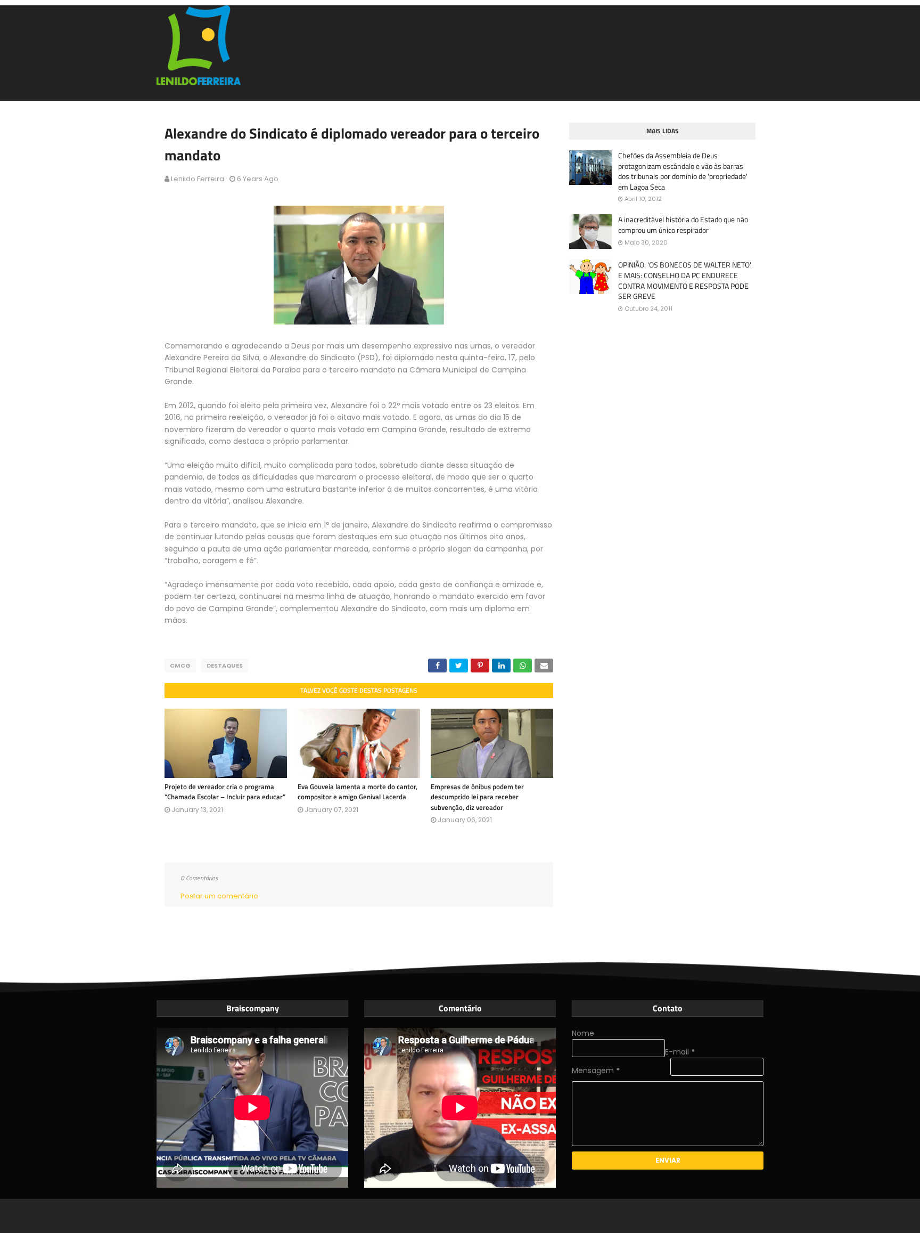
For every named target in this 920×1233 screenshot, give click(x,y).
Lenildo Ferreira (197, 179)
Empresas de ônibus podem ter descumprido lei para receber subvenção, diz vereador (477, 797)
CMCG (180, 665)
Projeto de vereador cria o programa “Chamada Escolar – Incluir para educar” (225, 791)
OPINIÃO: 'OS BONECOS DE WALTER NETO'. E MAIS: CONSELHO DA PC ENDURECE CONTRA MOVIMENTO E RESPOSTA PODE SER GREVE (685, 280)
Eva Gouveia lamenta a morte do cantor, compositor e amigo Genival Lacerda (357, 791)
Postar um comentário (219, 896)
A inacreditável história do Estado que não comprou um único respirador (683, 224)
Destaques (225, 665)
